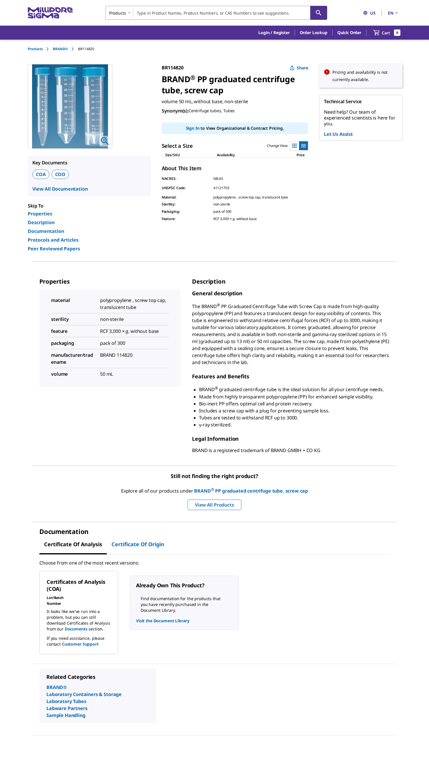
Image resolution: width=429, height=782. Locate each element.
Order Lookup (313, 32)
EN (390, 13)
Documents (76, 629)
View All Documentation (60, 189)
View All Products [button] (214, 505)
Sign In (193, 128)
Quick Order (349, 32)
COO (60, 174)
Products (35, 48)
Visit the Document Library (162, 620)
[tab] (40, 49)
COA (41, 174)
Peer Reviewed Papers (54, 248)
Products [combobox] (117, 13)
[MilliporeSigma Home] (50, 13)
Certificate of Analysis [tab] (73, 544)
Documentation (46, 231)
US (373, 13)
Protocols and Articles (53, 240)
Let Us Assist (338, 134)
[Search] (318, 13)
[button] (274, 33)
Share (302, 68)
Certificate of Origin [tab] (137, 544)
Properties (40, 213)
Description (41, 222)
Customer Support (80, 644)
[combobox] (216, 13)
